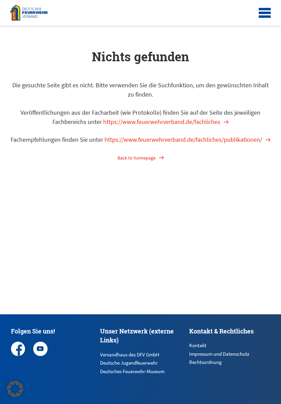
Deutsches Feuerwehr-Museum (132, 371)
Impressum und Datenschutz (219, 354)
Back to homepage (137, 158)
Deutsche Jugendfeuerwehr (129, 362)
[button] (15, 389)
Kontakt (197, 345)
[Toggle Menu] (265, 13)
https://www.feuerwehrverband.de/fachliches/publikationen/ (183, 139)
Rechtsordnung (205, 362)
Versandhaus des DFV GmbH (129, 354)
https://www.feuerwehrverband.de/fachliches (161, 122)
